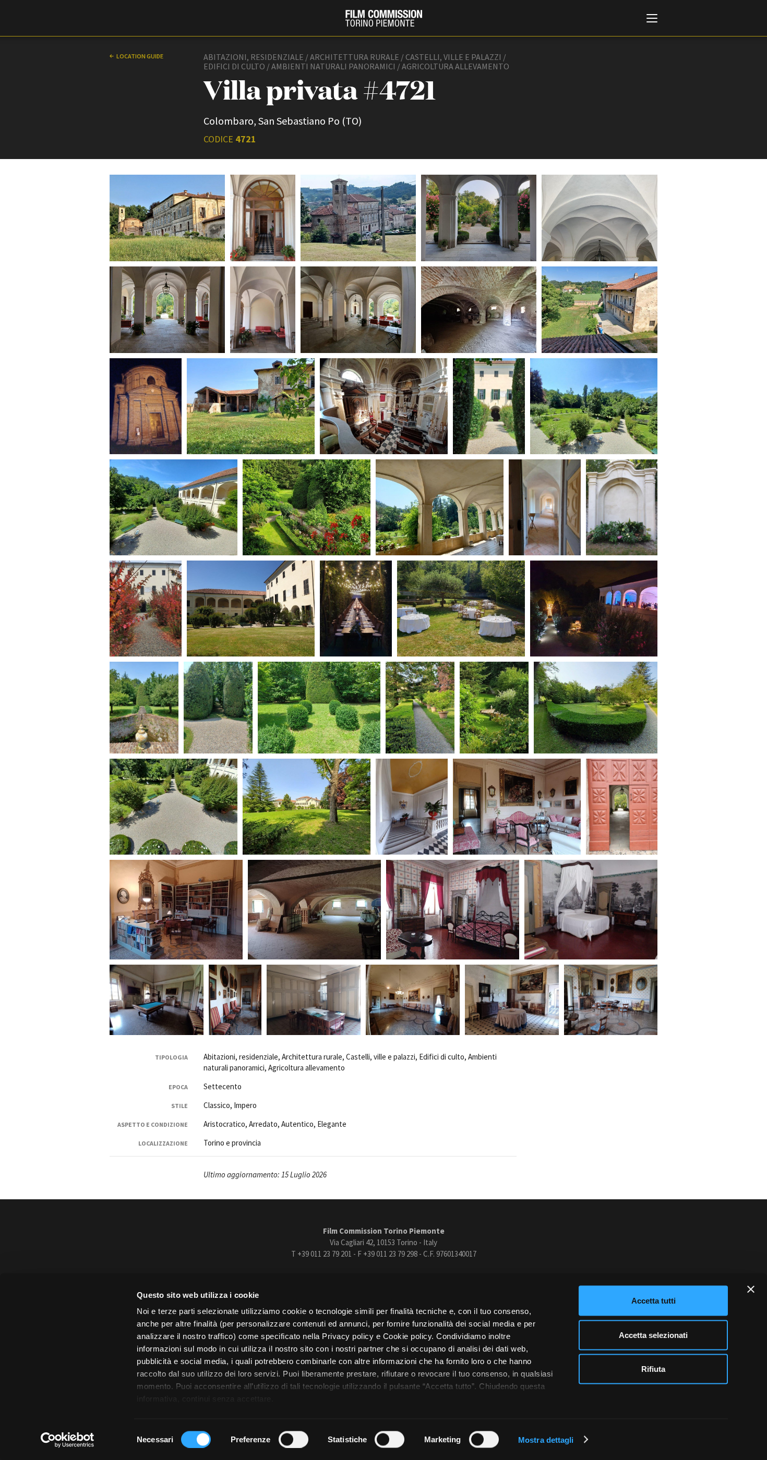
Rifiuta (653, 1369)
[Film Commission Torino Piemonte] (383, 18)
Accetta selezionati (653, 1334)
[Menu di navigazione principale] (651, 19)
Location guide (139, 56)
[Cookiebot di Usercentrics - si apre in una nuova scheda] (67, 1439)
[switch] (293, 1439)
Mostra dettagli (546, 1439)
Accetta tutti (653, 1300)
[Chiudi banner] (750, 1289)
